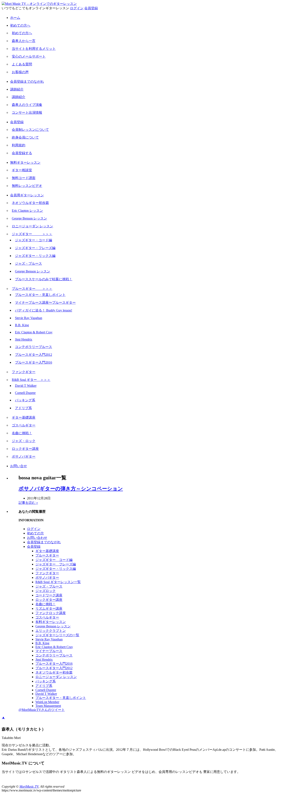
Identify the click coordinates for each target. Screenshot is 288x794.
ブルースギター (47, 555)
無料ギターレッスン (25, 162)
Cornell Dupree (25, 393)
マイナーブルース (48, 651)
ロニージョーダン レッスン (32, 226)
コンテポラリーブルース (33, 347)
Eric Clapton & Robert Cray (33, 332)
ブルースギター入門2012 (33, 354)
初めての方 (35, 533)
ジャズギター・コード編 (33, 240)
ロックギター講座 (25, 448)
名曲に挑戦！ (22, 433)
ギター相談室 (22, 170)
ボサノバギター (23, 456)
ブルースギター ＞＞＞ (32, 288)
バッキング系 (25, 400)
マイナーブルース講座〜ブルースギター (45, 302)
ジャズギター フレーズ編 (55, 564)
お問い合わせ (37, 537)
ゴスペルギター (23, 425)
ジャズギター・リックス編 (35, 255)
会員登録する (22, 153)
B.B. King (22, 325)
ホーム (15, 17)
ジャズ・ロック (23, 441)
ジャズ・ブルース (28, 263)
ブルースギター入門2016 (33, 362)
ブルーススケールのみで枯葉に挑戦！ (43, 279)
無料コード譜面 (23, 178)
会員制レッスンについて (30, 129)
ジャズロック (45, 591)
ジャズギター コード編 (54, 560)
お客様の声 (20, 72)
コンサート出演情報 (27, 112)
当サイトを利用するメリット (34, 48)
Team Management (48, 706)
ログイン (76, 8)
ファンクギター (23, 372)
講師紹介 (17, 89)
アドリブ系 (23, 408)
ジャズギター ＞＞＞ (32, 234)
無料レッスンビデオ (27, 185)
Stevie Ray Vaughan (28, 318)
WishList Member (47, 702)
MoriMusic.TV (28, 786)
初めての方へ (20, 25)
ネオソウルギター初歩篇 (30, 203)
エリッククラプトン (50, 630)
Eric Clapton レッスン (27, 210)
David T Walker (25, 385)
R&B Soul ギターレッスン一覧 (58, 582)
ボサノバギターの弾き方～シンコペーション (71, 488)
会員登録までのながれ (27, 81)
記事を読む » (28, 502)
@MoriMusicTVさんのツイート (42, 710)
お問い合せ (18, 466)
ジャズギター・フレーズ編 (35, 248)
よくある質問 (22, 64)
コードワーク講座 (48, 595)
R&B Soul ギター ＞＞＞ (31, 379)
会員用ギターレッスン (27, 195)
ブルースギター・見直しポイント (40, 295)
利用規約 (18, 145)
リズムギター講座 (48, 608)
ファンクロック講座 (50, 613)
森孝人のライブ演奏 (27, 104)
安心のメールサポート (29, 56)
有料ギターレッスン (50, 622)
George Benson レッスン (29, 218)
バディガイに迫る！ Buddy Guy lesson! (43, 310)
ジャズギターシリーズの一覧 (57, 635)
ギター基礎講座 (23, 417)
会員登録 (91, 8)
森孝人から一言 (23, 41)
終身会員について (25, 137)
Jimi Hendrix (23, 339)
